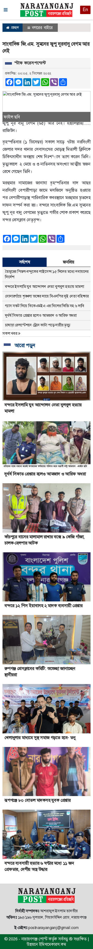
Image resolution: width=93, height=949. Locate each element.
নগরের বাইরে (42, 27)
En (85, 10)
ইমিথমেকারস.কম (52, 944)
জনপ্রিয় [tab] (68, 262)
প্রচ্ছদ (14, 27)
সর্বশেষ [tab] (24, 262)
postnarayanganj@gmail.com (53, 927)
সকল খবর (10, 333)
